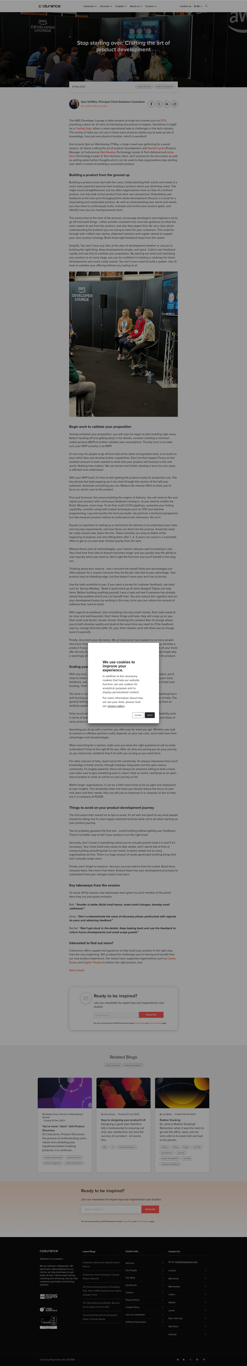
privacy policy (116, 706)
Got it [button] (149, 715)
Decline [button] (138, 715)
